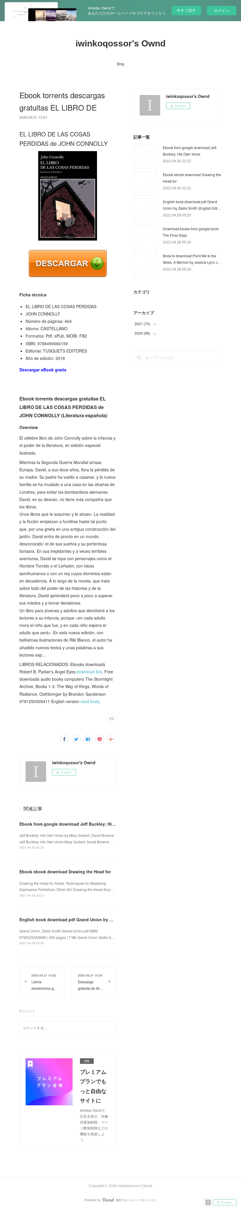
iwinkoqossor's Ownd (120, 43)
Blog (120, 63)
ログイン (221, 10)
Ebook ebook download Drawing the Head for (65, 871)
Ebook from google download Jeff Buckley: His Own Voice (77, 824)
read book (90, 701)
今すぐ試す (186, 10)
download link (89, 672)
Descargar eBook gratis (42, 370)
